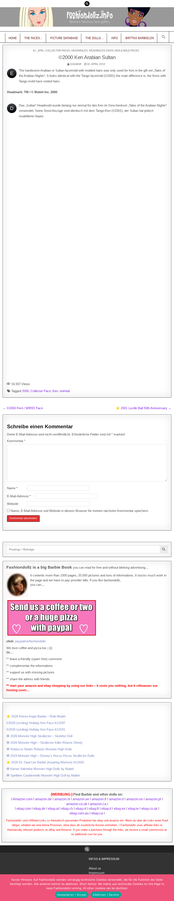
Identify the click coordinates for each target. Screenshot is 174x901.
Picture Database (64, 38)
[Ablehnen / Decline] (169, 888)
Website (12, 504)
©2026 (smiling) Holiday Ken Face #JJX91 (35, 729)
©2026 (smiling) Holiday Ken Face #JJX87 (35, 723)
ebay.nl (81, 808)
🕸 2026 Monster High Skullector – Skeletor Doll (39, 736)
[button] (163, 37)
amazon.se (81, 799)
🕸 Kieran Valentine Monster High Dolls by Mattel (40, 769)
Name (12, 488)
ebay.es (119, 808)
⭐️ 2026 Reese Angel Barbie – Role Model (35, 716)
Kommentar (16, 441)
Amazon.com (22, 799)
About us (95, 868)
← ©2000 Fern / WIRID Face (23, 408)
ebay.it (106, 808)
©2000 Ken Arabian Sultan (87, 57)
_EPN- (40, 50)
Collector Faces (57, 50)
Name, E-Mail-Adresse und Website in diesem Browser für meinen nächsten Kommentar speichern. (80, 511)
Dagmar (75, 64)
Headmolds (79, 50)
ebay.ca (97, 813)
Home (12, 38)
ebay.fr (94, 808)
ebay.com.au (79, 813)
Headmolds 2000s (101, 50)
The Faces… (33, 38)
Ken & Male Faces (127, 50)
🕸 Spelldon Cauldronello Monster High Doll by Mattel (43, 775)
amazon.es (134, 799)
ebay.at (53, 808)
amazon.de (43, 799)
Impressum (97, 873)
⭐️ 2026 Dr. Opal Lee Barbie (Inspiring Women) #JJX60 (45, 762)
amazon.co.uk (76, 804)
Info (114, 38)
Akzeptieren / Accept (71, 894)
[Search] (87, 3)
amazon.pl (153, 799)
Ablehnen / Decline (106, 894)
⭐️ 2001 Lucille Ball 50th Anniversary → (143, 408)
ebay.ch (67, 808)
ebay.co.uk (149, 808)
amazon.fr (99, 799)
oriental (65, 391)
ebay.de (39, 808)
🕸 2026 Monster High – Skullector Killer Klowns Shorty (44, 742)
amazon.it (116, 799)
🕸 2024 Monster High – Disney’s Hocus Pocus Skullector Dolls (50, 755)
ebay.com (24, 808)
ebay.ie (134, 808)
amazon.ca (98, 804)
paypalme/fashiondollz (30, 641)
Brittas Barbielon (139, 38)
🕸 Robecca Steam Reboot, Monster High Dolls (39, 749)
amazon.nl (62, 799)
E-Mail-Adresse (19, 496)
